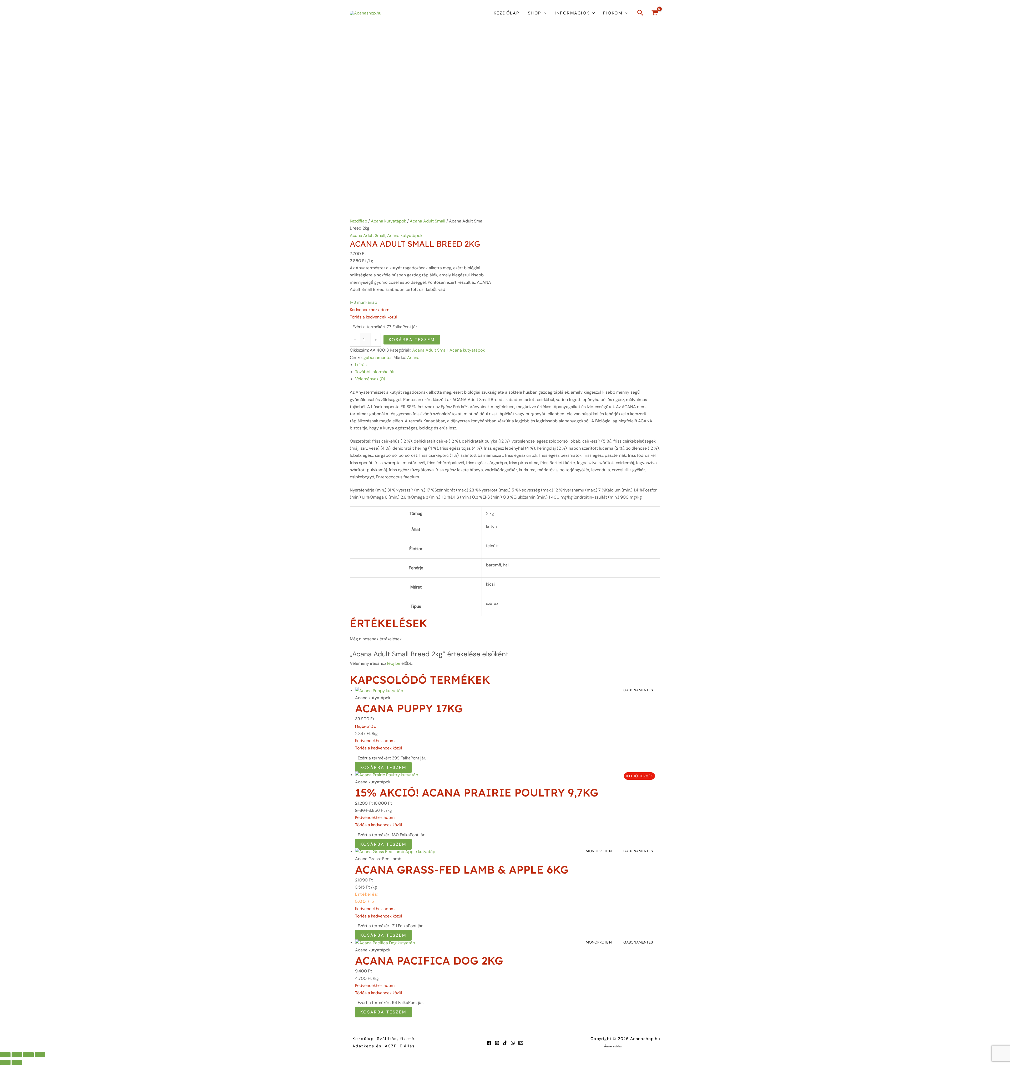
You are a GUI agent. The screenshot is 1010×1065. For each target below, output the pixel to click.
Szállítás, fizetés (397, 1038)
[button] (544, 13)
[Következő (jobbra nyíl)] (17, 1062)
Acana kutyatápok (388, 221)
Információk (572, 13)
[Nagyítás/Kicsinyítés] (5, 1054)
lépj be (393, 663)
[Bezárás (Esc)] (40, 1054)
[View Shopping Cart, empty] (654, 13)
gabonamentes (377, 357)
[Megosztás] (28, 1054)
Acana (413, 357)
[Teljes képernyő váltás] (17, 1054)
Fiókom (612, 13)
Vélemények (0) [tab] (370, 379)
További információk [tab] (374, 371)
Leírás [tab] (361, 364)
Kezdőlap (506, 13)
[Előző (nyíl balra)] (5, 1062)
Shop (534, 13)
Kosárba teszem (412, 339)
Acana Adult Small (427, 221)
